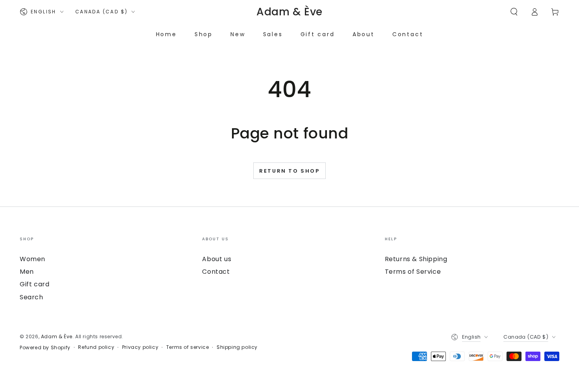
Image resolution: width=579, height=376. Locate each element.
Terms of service (187, 347)
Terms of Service (413, 271)
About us (216, 259)
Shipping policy (237, 347)
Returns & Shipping (416, 259)
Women (32, 259)
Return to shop (289, 171)
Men (27, 271)
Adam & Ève (56, 336)
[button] (514, 11)
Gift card (34, 284)
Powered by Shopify (45, 348)
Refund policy (96, 347)
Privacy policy (140, 347)
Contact (216, 271)
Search (31, 297)
